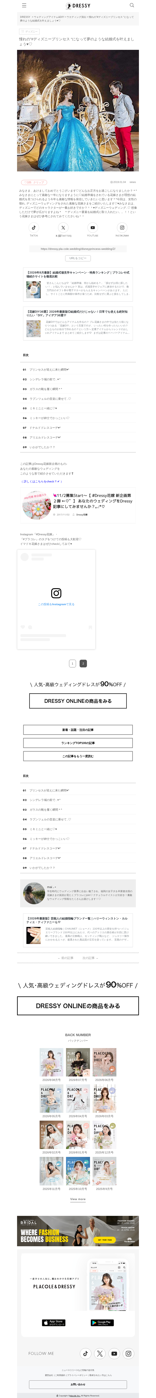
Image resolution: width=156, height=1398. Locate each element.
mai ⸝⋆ (51, 887)
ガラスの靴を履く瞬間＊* (46, 389)
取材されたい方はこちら (101, 1375)
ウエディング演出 (76, 17)
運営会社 (49, 1375)
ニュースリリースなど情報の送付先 (78, 1370)
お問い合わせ (78, 1384)
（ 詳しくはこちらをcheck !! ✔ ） (41, 481)
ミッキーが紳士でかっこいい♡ (49, 418)
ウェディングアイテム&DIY (49, 17)
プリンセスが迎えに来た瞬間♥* (49, 369)
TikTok (34, 235)
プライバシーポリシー (77, 1375)
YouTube (92, 235)
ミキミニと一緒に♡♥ (43, 408)
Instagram (122, 235)
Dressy (78, 6)
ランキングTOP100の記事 (78, 743)
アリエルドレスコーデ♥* (45, 437)
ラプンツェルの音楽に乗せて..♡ (50, 398)
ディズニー (31, 31)
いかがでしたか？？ (42, 447)
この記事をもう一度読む (78, 756)
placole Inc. (75, 1396)
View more (78, 1199)
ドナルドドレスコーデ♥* (45, 427)
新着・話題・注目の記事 (78, 729)
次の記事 (90, 958)
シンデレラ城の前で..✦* (45, 379)
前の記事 (65, 958)
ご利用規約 (60, 1375)
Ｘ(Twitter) (63, 235)
